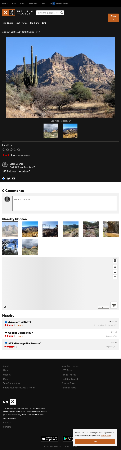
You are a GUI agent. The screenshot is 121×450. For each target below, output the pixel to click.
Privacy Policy (106, 436)
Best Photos (21, 22)
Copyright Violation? (60, 120)
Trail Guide (7, 22)
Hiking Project (69, 374)
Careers (7, 426)
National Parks (69, 387)
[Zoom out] (115, 276)
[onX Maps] (9, 403)
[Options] (114, 305)
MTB (14, 4)
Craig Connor (16, 163)
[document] (95, 437)
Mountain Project (70, 366)
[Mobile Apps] (44, 22)
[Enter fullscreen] (115, 261)
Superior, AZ (29, 167)
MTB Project (68, 370)
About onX (8, 422)
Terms (66, 446)
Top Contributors (11, 383)
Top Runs (34, 22)
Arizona (5, 32)
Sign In (113, 17)
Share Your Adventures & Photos (19, 387)
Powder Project (69, 383)
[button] (3, 178)
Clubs (6, 379)
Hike (22, 4)
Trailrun (33, 4)
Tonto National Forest (31, 32)
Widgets (7, 374)
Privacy (74, 446)
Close (95, 441)
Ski (43, 4)
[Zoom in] (115, 272)
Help (5, 370)
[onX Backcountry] (58, 3)
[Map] (60, 283)
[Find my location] (115, 266)
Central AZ (15, 32)
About (6, 366)
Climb (5, 4)
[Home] (18, 12)
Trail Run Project (70, 379)
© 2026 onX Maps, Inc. (53, 446)
